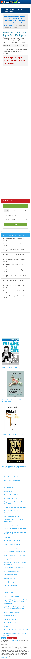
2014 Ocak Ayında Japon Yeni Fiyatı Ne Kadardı (13, 239)
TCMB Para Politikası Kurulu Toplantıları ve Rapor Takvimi (14, 634)
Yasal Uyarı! (4, 657)
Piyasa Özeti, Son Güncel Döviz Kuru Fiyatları (14, 511)
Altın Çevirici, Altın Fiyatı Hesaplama (13, 567)
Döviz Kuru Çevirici (9, 206)
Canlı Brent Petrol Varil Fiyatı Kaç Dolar (14, 555)
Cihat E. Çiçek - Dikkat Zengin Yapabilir (12, 434)
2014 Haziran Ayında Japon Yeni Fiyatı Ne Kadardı (14, 265)
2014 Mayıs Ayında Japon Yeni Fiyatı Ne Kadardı (14, 260)
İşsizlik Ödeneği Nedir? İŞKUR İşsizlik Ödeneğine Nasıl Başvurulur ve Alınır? (14, 607)
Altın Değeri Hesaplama (10, 582)
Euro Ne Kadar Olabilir (10, 619)
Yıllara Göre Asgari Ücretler (11, 596)
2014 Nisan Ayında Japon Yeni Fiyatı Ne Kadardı (13, 255)
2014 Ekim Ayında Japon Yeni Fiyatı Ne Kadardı (13, 286)
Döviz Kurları (14, 640)
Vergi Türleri (7, 537)
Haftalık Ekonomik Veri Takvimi (12, 571)
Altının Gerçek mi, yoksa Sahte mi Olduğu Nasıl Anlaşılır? (15, 563)
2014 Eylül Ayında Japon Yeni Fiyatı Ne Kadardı (13, 281)
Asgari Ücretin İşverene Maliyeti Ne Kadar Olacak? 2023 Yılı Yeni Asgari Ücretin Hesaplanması (15, 601)
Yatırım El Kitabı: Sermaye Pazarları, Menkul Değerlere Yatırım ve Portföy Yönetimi (14, 467)
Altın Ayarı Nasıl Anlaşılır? (11, 559)
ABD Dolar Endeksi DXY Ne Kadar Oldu (14, 551)
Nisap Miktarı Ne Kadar (10, 578)
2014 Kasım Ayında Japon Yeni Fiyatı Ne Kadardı (14, 291)
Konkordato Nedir (8, 592)
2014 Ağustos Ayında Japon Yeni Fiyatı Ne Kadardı (14, 276)
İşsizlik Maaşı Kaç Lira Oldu (11, 612)
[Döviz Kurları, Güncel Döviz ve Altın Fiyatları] (10, 2)
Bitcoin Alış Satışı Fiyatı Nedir (12, 516)
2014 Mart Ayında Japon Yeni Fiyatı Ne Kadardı (13, 250)
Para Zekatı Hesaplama (10, 585)
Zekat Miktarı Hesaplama (10, 574)
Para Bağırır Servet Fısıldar (9, 367)
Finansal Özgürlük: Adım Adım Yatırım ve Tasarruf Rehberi (13, 400)
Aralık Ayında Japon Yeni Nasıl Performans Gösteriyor (14, 60)
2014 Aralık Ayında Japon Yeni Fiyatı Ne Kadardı (13, 296)
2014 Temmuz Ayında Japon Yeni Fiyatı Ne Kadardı (14, 270)
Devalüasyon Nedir (9, 589)
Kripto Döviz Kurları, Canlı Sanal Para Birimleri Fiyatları (14, 520)
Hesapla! (15, 224)
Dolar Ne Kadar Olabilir (10, 615)
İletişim (6, 626)
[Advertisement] (15, 132)
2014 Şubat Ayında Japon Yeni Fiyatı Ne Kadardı (14, 244)
